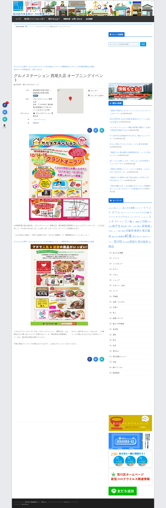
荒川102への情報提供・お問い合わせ (28, 69)
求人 (114, 340)
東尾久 (138, 230)
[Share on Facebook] (89, 132)
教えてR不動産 (118, 324)
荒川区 (118, 241)
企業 (110, 226)
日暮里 (130, 230)
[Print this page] (101, 132)
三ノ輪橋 (136, 222)
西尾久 (37, 123)
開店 (111, 246)
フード (137, 217)
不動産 (115, 296)
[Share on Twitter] (95, 132)
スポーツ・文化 (119, 285)
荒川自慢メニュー (119, 356)
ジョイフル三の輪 (141, 212)
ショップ (129, 213)
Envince (66, 502)
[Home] (26, 26)
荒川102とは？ (54, 19)
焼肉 (116, 237)
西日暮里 (143, 241)
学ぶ (114, 313)
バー (131, 217)
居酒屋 (146, 226)
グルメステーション (40, 119)
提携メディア (118, 318)
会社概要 (89, 19)
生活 (114, 346)
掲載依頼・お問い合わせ (72, 19)
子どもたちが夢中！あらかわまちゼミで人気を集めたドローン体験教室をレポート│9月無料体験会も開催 (54, 67)
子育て (129, 226)
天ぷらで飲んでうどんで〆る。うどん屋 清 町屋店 (129, 144)
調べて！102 (117, 367)
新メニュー (114, 231)
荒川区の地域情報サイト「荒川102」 (36, 502)
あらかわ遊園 (128, 208)
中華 (149, 222)
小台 (135, 226)
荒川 (134, 236)
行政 (114, 362)
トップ (18, 19)
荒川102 (139, 237)
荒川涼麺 (126, 242)
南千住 (116, 226)
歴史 (113, 237)
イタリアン (139, 208)
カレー (123, 213)
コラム (115, 275)
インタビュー (118, 264)
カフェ (116, 212)
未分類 (115, 329)
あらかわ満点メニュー (115, 208)
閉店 (150, 242)
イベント (116, 258)
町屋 (128, 236)
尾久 (139, 226)
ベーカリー (144, 217)
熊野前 (121, 236)
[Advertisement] (59, 47)
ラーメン (119, 221)
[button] (96, 95)
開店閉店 (116, 373)
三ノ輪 (128, 221)
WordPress (25, 504)
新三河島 (121, 231)
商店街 (124, 226)
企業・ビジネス (119, 302)
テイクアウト (122, 216)
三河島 (144, 221)
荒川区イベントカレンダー (34, 19)
